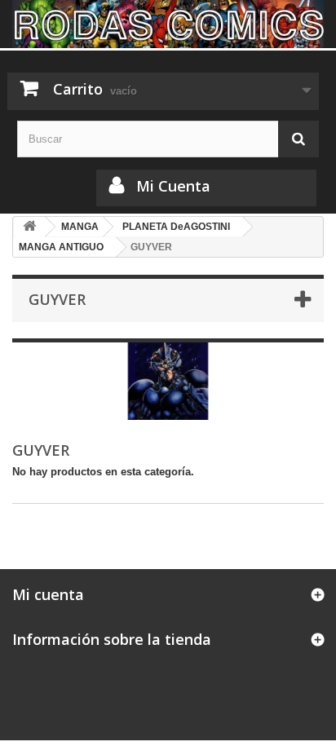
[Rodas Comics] (168, 24)
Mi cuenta (48, 594)
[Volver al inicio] (29, 227)
